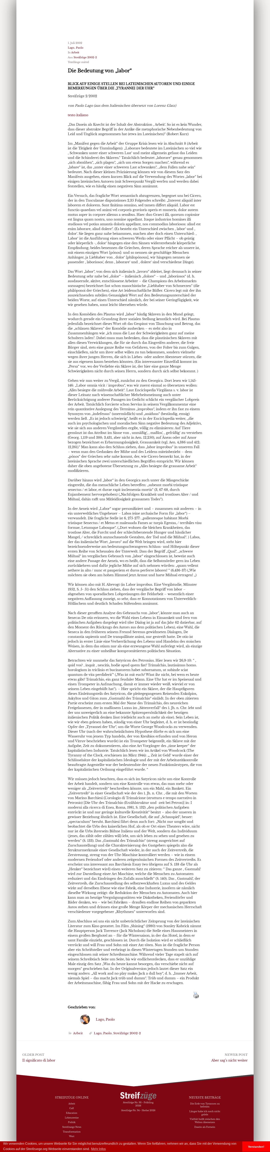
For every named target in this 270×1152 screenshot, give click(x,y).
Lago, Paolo (75, 47)
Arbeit (75, 52)
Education (71, 1112)
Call (71, 1108)
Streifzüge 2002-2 (85, 57)
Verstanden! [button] (256, 1146)
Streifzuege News (71, 1127)
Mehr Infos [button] (98, 1149)
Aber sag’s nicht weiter (229, 1060)
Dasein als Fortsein (204, 1127)
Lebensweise (72, 1117)
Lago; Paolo (103, 1033)
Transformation (72, 1131)
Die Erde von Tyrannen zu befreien (205, 1105)
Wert (71, 1136)
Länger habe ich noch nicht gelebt (204, 1113)
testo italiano (78, 115)
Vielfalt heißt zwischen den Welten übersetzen (205, 1121)
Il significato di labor (38, 1060)
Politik (72, 1122)
